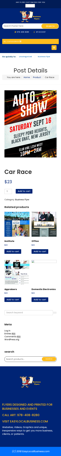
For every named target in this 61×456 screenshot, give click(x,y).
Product (37, 77)
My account (41, 32)
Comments (12, 336)
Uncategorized (25, 57)
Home (27, 77)
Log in (7, 330)
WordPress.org (11, 339)
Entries (9, 333)
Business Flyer (44, 57)
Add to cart (24, 191)
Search (49, 359)
